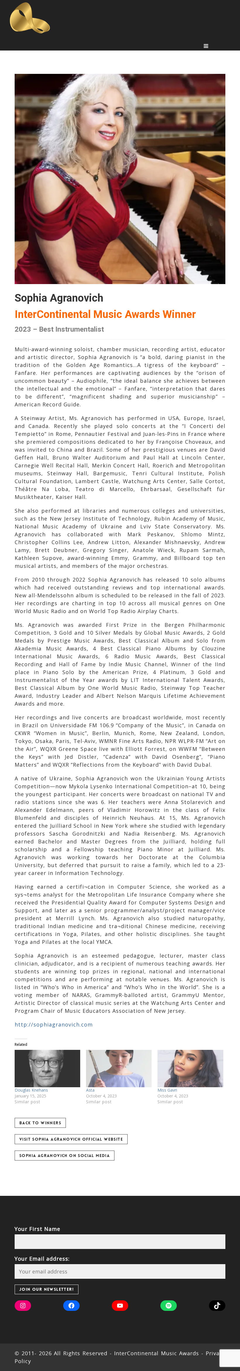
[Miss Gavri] (190, 1068)
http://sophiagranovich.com (54, 1024)
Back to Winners (40, 1122)
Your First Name (37, 1228)
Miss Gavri (167, 1090)
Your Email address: (42, 1258)
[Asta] (119, 1068)
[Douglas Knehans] (47, 1068)
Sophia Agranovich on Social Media (64, 1155)
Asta (90, 1090)
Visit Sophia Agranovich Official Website (71, 1139)
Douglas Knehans (31, 1090)
